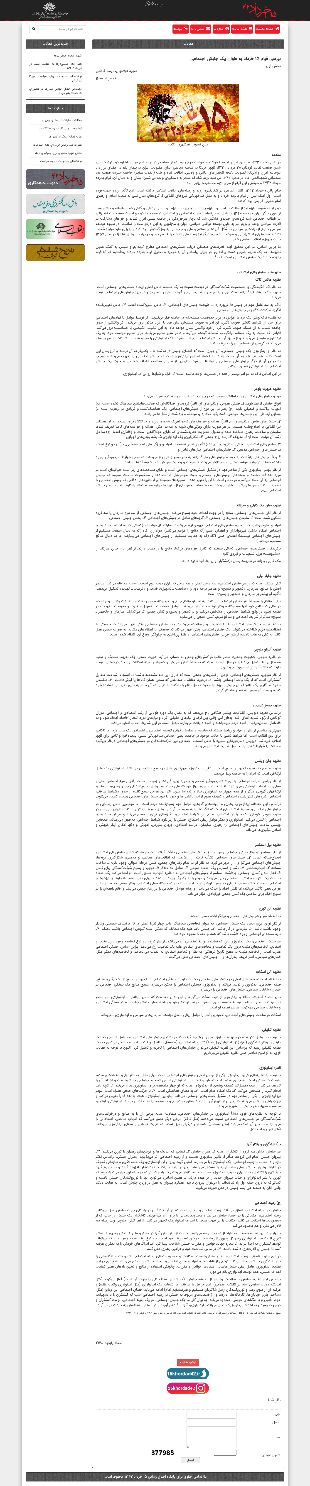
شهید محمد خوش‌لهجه (68, 55)
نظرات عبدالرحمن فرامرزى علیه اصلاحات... (56, 144)
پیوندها (178, 29)
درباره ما (219, 29)
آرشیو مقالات (188, 1362)
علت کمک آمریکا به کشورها (65, 136)
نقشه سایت (240, 29)
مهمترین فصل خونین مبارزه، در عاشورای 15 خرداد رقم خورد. (55, 91)
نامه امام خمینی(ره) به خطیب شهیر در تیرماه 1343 (55, 66)
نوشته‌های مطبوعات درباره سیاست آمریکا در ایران (55, 78)
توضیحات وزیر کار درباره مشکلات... (60, 128)
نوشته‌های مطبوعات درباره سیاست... (59, 161)
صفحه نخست (265, 29)
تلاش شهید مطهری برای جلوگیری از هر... (57, 153)
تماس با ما (198, 29)
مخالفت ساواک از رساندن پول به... (60, 120)
